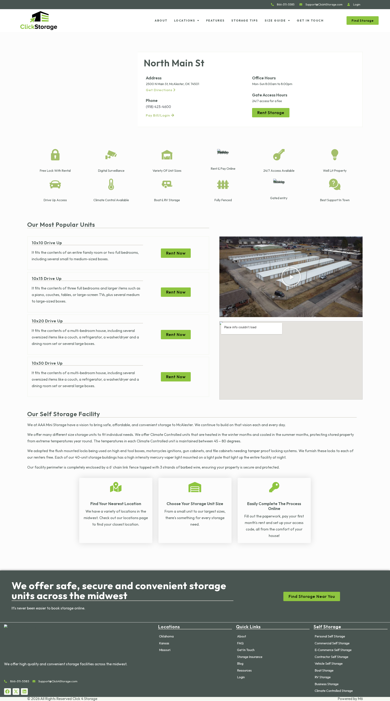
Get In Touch (310, 20)
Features (215, 20)
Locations (184, 20)
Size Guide (275, 20)
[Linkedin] (24, 691)
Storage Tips (244, 20)
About (161, 20)
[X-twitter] (16, 691)
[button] (291, 277)
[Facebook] (7, 691)
